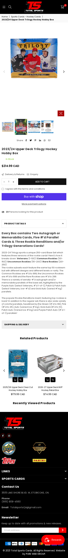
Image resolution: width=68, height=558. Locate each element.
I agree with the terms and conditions (25, 188)
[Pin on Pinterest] (35, 140)
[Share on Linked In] (40, 140)
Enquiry (34, 174)
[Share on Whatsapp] (44, 140)
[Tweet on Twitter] (31, 140)
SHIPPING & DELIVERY (16, 324)
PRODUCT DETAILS (15, 223)
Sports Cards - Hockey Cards (26, 16)
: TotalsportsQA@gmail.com (24, 507)
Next (63, 71)
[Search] (10, 6)
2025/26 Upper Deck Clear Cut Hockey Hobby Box (18, 389)
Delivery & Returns (14, 174)
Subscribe (62, 530)
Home (5, 16)
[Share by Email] (49, 140)
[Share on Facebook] (26, 140)
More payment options (34, 203)
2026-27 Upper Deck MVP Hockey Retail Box (50, 389)
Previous (4, 71)
